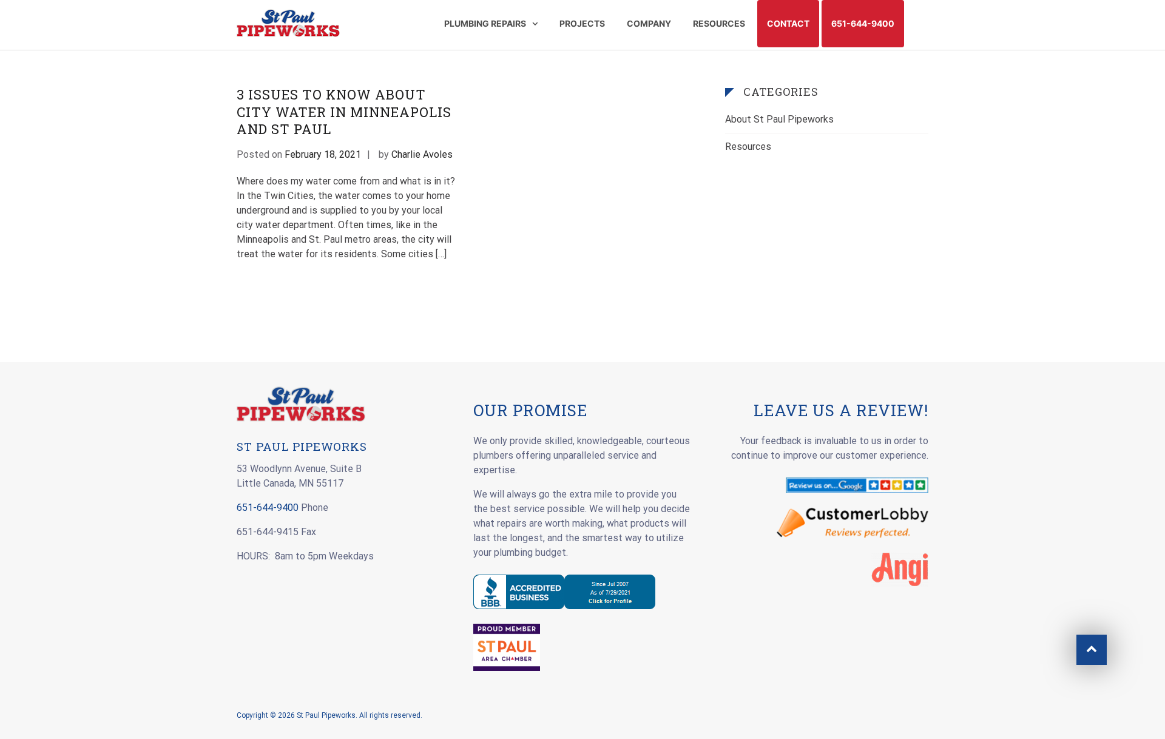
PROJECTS (582, 23)
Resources (748, 146)
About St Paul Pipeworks (779, 119)
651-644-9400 (862, 23)
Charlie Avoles (422, 154)
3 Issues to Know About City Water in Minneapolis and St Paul (344, 112)
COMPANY (649, 23)
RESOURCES (719, 23)
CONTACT (788, 23)
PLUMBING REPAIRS (485, 23)
